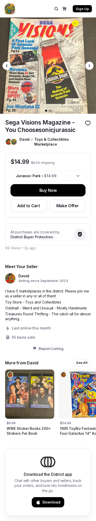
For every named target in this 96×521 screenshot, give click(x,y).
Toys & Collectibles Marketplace (51, 141)
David (24, 139)
